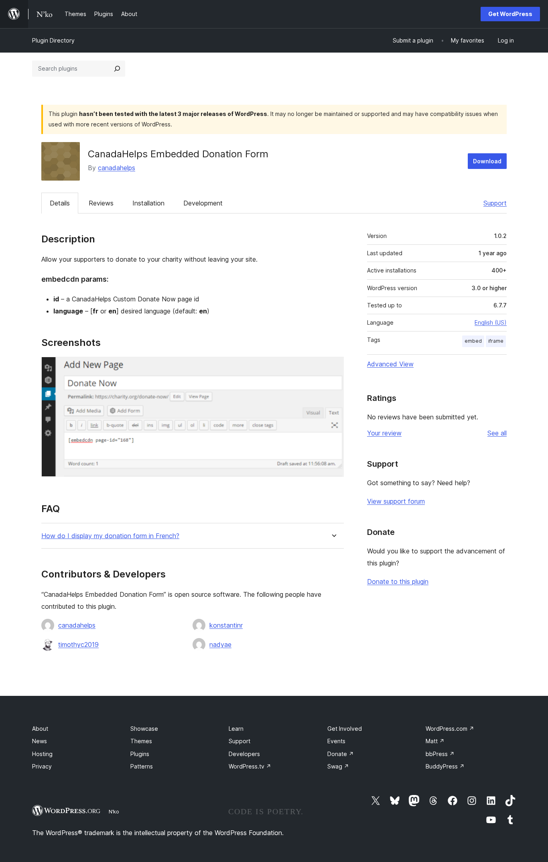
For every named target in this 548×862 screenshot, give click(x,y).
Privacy (42, 766)
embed (473, 341)
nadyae (220, 644)
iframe (495, 341)
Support (495, 203)
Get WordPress (510, 13)
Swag (338, 766)
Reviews (101, 203)
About (40, 728)
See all (497, 433)
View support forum (396, 501)
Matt (435, 741)
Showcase (144, 728)
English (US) (491, 322)
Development (203, 203)
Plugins (139, 753)
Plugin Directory (53, 40)
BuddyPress (445, 766)
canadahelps (116, 168)
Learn (236, 728)
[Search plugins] (117, 69)
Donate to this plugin (397, 581)
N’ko (114, 811)
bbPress (440, 753)
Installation (148, 203)
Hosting (42, 753)
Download (487, 161)
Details (60, 203)
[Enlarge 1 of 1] (333, 368)
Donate (340, 753)
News (39, 741)
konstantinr (226, 625)
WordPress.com (450, 728)
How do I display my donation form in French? (110, 536)
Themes (141, 741)
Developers (244, 753)
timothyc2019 (78, 644)
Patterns (141, 766)
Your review (384, 433)
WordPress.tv (250, 766)
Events (336, 741)
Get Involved (344, 728)
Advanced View (390, 364)
